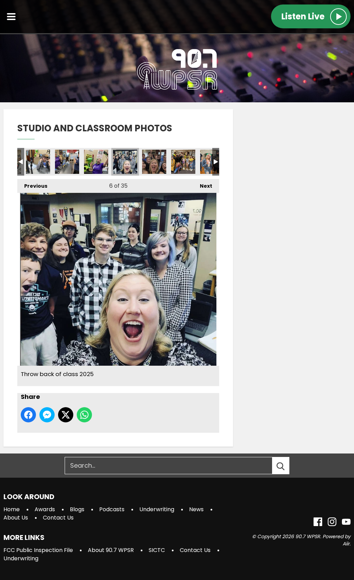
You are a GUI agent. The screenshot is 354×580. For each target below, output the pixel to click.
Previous (32, 186)
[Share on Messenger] (47, 414)
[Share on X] (65, 414)
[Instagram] (332, 521)
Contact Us (58, 518)
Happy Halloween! (183, 162)
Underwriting (156, 509)
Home (11, 509)
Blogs (77, 509)
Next (202, 186)
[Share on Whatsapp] (84, 414)
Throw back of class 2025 (125, 162)
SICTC (157, 550)
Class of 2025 (154, 162)
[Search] (287, 465)
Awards (45, 509)
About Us (15, 518)
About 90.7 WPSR (111, 550)
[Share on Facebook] (28, 414)
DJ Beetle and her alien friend (96, 162)
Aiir (346, 543)
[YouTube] (346, 521)
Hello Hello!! (38, 162)
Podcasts (111, 509)
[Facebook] (318, 521)
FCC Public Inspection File (38, 550)
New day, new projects (67, 162)
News (196, 509)
